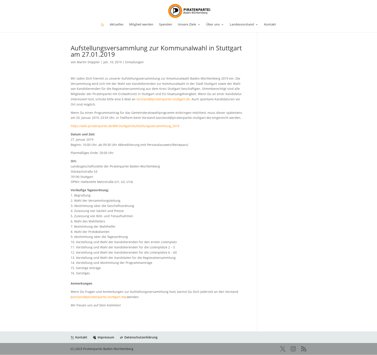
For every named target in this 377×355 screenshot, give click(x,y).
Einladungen (134, 62)
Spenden (165, 24)
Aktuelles (116, 24)
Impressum (106, 337)
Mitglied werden (141, 24)
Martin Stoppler (88, 62)
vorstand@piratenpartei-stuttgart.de (163, 99)
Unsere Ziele (187, 24)
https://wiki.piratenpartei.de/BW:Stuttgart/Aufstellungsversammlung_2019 (125, 126)
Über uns (213, 24)
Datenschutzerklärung (141, 337)
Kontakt (270, 24)
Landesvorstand (242, 24)
